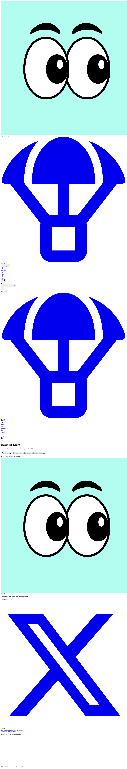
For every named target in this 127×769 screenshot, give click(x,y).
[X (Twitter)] (63, 665)
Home (2, 730)
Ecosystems (29, 453)
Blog (9, 730)
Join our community (6, 599)
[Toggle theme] (3, 280)
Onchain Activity (19, 453)
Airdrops (10, 453)
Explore (3, 728)
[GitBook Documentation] (1, 601)
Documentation (19, 730)
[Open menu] (2, 288)
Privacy (13, 730)
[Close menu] (5, 291)
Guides (6, 730)
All (4, 453)
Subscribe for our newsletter (8, 731)
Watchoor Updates (39, 453)
